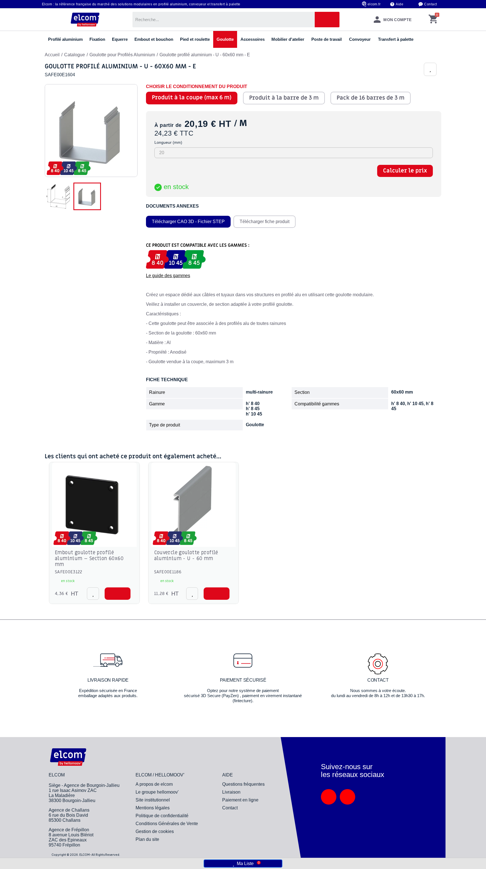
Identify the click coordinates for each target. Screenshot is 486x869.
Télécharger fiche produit (264, 221)
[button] (117, 593)
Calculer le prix (405, 170)
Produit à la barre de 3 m (284, 98)
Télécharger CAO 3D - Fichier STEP (188, 221)
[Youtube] (347, 797)
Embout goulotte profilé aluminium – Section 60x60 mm (89, 558)
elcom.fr (374, 4)
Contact (430, 4)
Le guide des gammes (168, 275)
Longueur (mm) (168, 142)
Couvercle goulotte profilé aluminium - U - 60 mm (186, 555)
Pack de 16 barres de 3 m (370, 98)
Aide (399, 4)
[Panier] (433, 19)
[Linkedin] (328, 797)
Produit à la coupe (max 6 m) (191, 97)
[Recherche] (327, 19)
